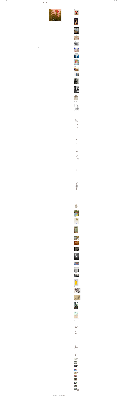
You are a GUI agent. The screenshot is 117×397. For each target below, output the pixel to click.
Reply (40, 48)
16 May (76, 182)
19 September (76, 164)
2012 (75, 118)
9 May (76, 183)
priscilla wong (56, 35)
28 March (76, 189)
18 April (76, 186)
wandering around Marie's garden (78, 389)
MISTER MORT (76, 339)
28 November (76, 127)
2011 (75, 119)
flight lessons (76, 133)
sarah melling (76, 347)
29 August (76, 169)
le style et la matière (76, 345)
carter (75, 355)
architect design (76, 327)
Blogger (64, 395)
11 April (76, 187)
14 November (76, 130)
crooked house (76, 340)
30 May (76, 180)
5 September (76, 167)
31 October (76, 158)
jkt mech (75, 348)
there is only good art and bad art (76, 151)
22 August (76, 170)
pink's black (76, 353)
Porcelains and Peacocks (76, 333)
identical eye (76, 350)
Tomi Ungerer (76, 330)
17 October (76, 160)
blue (75, 346)
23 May (76, 181)
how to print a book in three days (76, 148)
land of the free (76, 143)
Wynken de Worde (76, 329)
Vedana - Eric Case (76, 349)
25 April (76, 185)
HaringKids (76, 139)
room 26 (75, 351)
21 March (76, 190)
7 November (76, 132)
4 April (76, 188)
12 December (76, 124)
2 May (76, 184)
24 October (76, 159)
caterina (75, 328)
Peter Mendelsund (76, 341)
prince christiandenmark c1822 (77, 155)
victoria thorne (42, 3)
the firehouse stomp (76, 331)
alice (75, 354)
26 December (76, 121)
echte (77, 375)
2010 (75, 120)
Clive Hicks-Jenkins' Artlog (76, 326)
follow (55, 23)
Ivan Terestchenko (76, 334)
